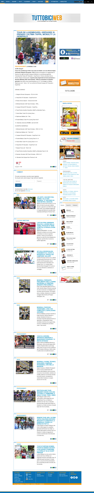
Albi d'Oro (30, 479)
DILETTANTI (20, 249)
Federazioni (75, 205)
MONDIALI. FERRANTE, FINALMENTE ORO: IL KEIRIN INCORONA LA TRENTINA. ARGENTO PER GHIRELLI (46, 282)
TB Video (50, 474)
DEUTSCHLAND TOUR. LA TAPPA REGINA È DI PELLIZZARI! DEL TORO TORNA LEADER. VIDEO (71, 174)
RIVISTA (8, 1)
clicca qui (30, 189)
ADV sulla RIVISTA (63, 475)
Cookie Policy (17, 480)
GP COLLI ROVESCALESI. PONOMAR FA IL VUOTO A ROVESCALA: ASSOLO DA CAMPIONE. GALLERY (45, 253)
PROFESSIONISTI (20, 66)
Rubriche (62, 205)
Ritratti (29, 474)
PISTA (18, 278)
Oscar (29, 476)
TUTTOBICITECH (54, 1)
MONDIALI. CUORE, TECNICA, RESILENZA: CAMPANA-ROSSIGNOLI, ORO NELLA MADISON (46, 364)
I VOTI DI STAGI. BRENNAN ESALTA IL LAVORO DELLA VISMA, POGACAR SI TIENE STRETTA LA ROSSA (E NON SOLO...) (46, 226)
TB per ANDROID (18, 475)
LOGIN (18, 185)
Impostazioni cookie (18, 481)
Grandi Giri (68, 205)
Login (87, 1)
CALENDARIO (27, 1)
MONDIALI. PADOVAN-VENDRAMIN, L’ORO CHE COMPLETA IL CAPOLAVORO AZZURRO (46, 309)
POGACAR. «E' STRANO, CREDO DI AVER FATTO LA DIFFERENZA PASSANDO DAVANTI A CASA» (70, 193)
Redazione (16, 477)
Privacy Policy (17, 478)
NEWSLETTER (63, 1)
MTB (18, 195)
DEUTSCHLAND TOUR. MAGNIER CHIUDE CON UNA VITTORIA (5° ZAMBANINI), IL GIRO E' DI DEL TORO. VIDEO (46, 392)
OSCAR (34, 1)
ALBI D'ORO (40, 1)
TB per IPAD (17, 474)
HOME (2, 1)
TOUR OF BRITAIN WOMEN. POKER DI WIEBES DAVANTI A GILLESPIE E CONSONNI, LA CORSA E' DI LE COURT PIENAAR (46, 449)
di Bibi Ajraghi (19, 68)
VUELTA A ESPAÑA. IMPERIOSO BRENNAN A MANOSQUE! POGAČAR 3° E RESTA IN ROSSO (46, 338)
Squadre (39, 474)
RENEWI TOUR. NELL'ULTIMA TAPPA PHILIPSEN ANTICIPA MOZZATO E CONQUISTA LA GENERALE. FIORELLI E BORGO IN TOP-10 (46, 420)
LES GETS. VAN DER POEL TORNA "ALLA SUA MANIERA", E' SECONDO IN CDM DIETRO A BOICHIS (45, 199)
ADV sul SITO (62, 474)
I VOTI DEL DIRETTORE (23, 220)
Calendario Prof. (40, 475)
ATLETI (20, 1)
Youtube (50, 475)
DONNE (19, 444)
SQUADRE (14, 1)
